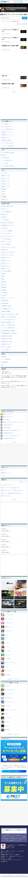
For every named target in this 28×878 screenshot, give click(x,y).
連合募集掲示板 (4, 362)
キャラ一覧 (3, 172)
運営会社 (2, 858)
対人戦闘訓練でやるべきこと (7, 308)
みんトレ (6, 634)
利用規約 (17, 854)
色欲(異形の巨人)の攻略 (6, 341)
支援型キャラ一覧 (5, 183)
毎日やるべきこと (5, 209)
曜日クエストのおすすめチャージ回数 (9, 314)
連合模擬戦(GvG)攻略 (6, 306)
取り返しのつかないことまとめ (8, 247)
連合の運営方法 (4, 300)
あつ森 (5, 713)
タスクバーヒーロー (8, 693)
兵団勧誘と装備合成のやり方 (7, 322)
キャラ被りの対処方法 (6, 427)
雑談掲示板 (3, 356)
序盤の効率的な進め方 (6, 140)
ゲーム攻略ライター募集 (6, 859)
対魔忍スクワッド (8, 626)
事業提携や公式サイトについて (7, 854)
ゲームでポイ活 (17, 1)
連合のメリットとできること (7, 297)
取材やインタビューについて (6, 852)
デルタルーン (7, 725)
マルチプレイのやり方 (6, 233)
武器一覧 (3, 191)
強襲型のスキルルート (6, 268)
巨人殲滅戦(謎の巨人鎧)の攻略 (8, 330)
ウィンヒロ (6, 642)
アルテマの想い (21, 851)
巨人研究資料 (4, 292)
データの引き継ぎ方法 (6, 244)
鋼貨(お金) (3, 281)
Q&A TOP (3, 470)
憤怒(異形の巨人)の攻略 (6, 336)
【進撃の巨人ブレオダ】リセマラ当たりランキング (12, 422)
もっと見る (14, 442)
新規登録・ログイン (5, 472)
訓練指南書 (3, 287)
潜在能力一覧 (4, 199)
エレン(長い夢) (4, 163)
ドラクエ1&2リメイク (9, 697)
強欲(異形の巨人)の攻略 (6, 338)
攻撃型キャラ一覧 (5, 175)
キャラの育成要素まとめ (6, 211)
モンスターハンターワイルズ (10, 709)
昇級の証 (3, 273)
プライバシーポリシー (17, 859)
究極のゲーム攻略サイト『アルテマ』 (8, 851)
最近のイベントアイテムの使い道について (10, 435)
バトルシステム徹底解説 (6, 230)
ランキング (24, 482)
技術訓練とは (4, 217)
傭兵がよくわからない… (6, 495)
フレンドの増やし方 (5, 349)
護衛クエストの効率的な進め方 (8, 325)
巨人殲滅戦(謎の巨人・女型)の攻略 (9, 333)
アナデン (6, 638)
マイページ (3, 475)
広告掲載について (4, 856)
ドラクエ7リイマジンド (9, 701)
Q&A (2, 364)
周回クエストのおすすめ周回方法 (8, 316)
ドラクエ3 (6, 721)
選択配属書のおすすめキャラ (7, 225)
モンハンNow (7, 650)
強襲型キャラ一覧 (5, 186)
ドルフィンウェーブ (8, 618)
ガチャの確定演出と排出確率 (7, 152)
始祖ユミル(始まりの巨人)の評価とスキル (10, 430)
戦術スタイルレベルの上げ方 (7, 255)
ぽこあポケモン (7, 685)
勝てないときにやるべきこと (7, 236)
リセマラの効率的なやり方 (7, 129)
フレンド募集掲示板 (5, 359)
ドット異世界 (7, 658)
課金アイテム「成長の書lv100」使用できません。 (12, 493)
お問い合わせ (12, 856)
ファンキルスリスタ (8, 622)
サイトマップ (20, 856)
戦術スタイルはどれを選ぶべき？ (8, 252)
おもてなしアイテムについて (7, 485)
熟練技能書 (3, 290)
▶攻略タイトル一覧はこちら (14, 679)
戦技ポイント (4, 284)
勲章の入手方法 (4, 228)
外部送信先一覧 (4, 861)
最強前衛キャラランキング (7, 132)
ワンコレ (6, 666)
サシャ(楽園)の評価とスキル (7, 424)
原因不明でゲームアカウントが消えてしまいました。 (12, 490)
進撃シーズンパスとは (6, 241)
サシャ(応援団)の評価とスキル (7, 433)
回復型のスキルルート (6, 263)
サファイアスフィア (8, 614)
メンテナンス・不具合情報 (7, 145)
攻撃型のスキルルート (6, 257)
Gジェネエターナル (8, 630)
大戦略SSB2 (7, 729)
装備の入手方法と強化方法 (7, 222)
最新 (21, 482)
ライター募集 (9, 858)
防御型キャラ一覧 (5, 178)
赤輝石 (2, 276)
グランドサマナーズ (8, 670)
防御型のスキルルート (6, 260)
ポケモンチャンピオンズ (9, 689)
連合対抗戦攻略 (4, 303)
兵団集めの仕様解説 (5, 311)
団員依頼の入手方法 (5, 344)
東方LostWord (7, 674)
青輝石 (2, 279)
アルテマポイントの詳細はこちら (14, 771)
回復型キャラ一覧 (5, 181)
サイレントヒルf (7, 717)
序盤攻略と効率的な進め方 (7, 206)
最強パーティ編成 (5, 419)
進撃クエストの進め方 (6, 346)
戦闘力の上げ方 (4, 214)
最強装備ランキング (5, 137)
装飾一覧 (3, 194)
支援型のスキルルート (6, 265)
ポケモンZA (6, 705)
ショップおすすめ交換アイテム (8, 319)
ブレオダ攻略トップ (5, 123)
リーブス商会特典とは (6, 239)
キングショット (7, 646)
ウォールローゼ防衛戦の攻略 (7, 327)
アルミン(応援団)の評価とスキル (8, 438)
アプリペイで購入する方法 (7, 143)
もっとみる (13, 499)
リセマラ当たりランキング (7, 126)
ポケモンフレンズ (8, 654)
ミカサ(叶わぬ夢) (5, 157)
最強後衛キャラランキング (7, 134)
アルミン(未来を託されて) (7, 160)
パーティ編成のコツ (5, 219)
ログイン (25, 1)
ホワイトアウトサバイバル (10, 662)
